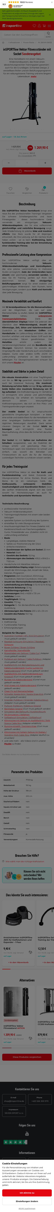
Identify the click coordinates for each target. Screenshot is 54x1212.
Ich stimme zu (27, 1193)
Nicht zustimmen (27, 1208)
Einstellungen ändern (27, 1201)
